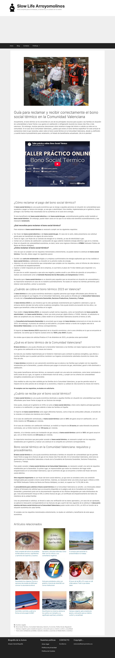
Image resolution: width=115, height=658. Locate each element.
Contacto (26, 46)
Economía (52, 627)
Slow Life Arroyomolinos (41, 6)
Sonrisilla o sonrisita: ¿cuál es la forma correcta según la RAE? (25, 612)
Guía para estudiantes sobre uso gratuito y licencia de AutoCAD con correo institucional (53, 583)
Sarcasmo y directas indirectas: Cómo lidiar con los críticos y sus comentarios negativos (54, 553)
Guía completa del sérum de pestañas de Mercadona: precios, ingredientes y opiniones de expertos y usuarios (27, 553)
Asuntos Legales (21, 625)
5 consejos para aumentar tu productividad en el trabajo (78, 552)
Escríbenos (62, 644)
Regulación (68, 627)
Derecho (46, 627)
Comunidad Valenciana (36, 627)
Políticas (35, 46)
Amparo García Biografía (15, 644)
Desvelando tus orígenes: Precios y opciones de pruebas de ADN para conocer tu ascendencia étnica (26, 583)
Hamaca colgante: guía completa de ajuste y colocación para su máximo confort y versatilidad (80, 613)
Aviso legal (45, 644)
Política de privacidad (49, 647)
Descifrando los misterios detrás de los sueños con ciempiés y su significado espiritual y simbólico (53, 613)
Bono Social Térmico (22, 627)
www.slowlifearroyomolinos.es (83, 644)
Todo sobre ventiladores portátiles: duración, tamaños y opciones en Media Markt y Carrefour (44, 630)
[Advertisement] (57, 29)
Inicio (11, 46)
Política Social (60, 627)
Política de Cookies (48, 651)
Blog (18, 46)
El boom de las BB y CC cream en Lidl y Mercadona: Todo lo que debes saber (81, 583)
